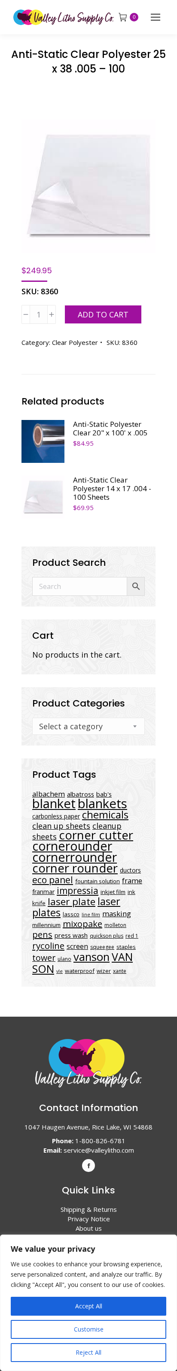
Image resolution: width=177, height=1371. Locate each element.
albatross (80, 794)
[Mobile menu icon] (155, 17)
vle (59, 971)
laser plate (71, 901)
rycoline (48, 945)
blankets (102, 803)
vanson (91, 956)
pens (42, 934)
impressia (77, 890)
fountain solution (97, 881)
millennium (46, 925)
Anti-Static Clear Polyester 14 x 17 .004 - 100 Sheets (112, 488)
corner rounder (75, 868)
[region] (88, 1303)
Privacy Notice (88, 1218)
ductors (130, 870)
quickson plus (106, 935)
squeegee (102, 947)
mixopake (82, 924)
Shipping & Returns (89, 1209)
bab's (104, 794)
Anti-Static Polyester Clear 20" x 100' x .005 (110, 428)
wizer (104, 971)
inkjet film (113, 892)
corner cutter (96, 835)
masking (116, 913)
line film (91, 915)
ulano (64, 959)
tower (43, 957)
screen (77, 946)
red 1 (131, 935)
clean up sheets (61, 826)
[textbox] (71, 726)
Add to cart (103, 314)
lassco (71, 914)
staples (126, 947)
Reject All (88, 1352)
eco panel (52, 879)
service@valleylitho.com (99, 1150)
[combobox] (88, 726)
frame (132, 880)
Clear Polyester (75, 342)
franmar (43, 892)
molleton (115, 925)
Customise (89, 1329)
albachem (48, 794)
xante (119, 971)
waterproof (80, 971)
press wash (71, 935)
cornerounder (72, 846)
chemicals (105, 814)
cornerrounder (74, 857)
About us (89, 1228)
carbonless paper (56, 816)
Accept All (88, 1306)
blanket (54, 803)
